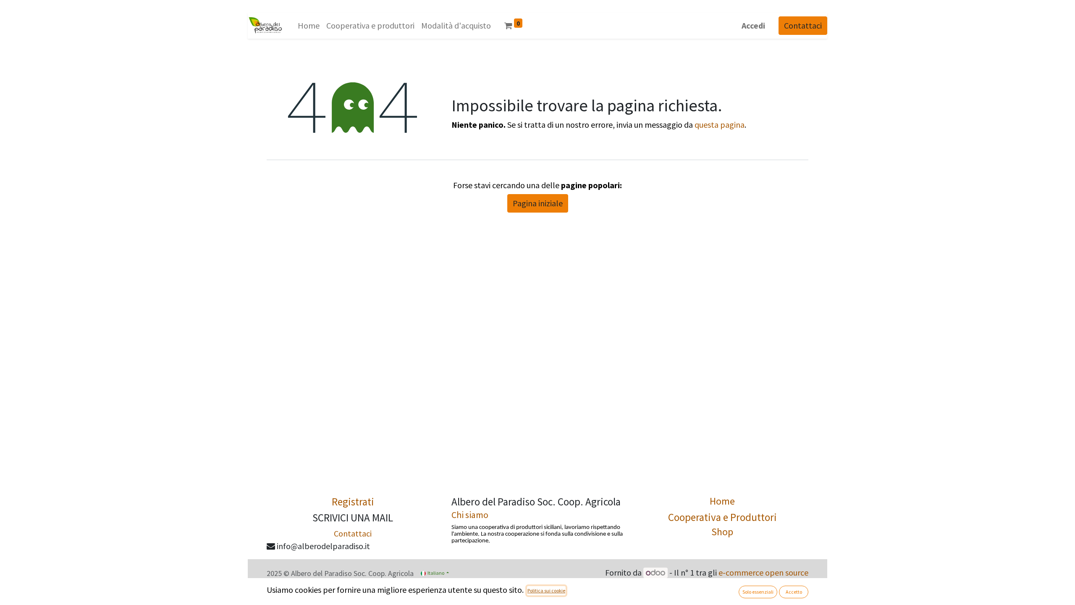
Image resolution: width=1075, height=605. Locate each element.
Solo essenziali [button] (757, 592)
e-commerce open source (763, 572)
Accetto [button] (794, 592)
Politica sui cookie (546, 590)
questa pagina (720, 124)
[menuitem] (308, 25)
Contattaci (803, 25)
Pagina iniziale (538, 203)
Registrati (353, 501)
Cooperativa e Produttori (722, 517)
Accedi (753, 25)
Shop (722, 531)
